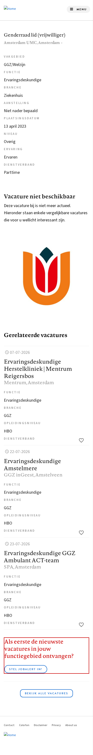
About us (71, 725)
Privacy (56, 725)
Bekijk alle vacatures (46, 693)
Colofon (24, 725)
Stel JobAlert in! (25, 669)
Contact (9, 725)
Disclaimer (40, 725)
